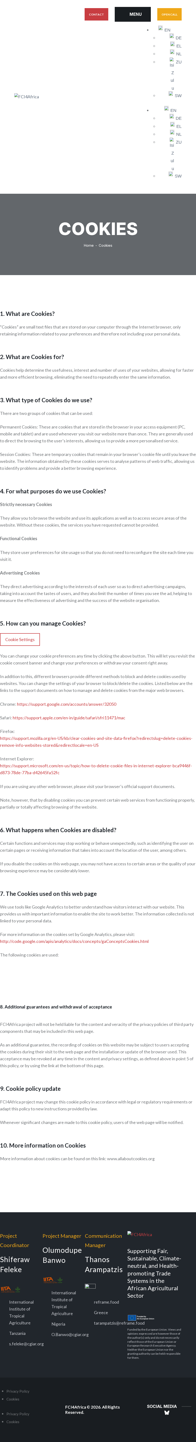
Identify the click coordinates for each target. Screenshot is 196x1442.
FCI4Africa (75, 1407)
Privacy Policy (17, 1391)
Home (89, 245)
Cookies (12, 1399)
